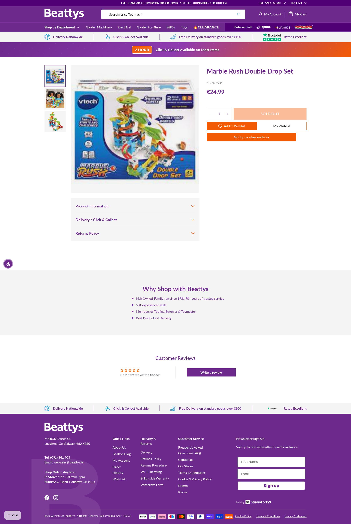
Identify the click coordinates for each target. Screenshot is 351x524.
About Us (119, 447)
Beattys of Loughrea (64, 515)
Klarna (182, 492)
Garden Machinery (99, 27)
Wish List (119, 479)
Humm (183, 485)
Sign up (271, 485)
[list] (135, 129)
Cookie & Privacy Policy (195, 479)
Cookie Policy (243, 516)
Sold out (270, 114)
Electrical (124, 27)
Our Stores (185, 466)
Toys (184, 27)
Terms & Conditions (192, 472)
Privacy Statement (296, 516)
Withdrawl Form (152, 485)
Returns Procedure (154, 465)
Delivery (146, 452)
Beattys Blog (122, 454)
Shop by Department (59, 27)
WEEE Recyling (151, 472)
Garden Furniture (149, 27)
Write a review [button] (211, 372)
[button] (297, 14)
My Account (121, 460)
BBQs (171, 27)
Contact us (185, 459)
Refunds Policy (151, 459)
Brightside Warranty (155, 478)
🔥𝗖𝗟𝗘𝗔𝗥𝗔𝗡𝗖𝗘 (206, 27)
